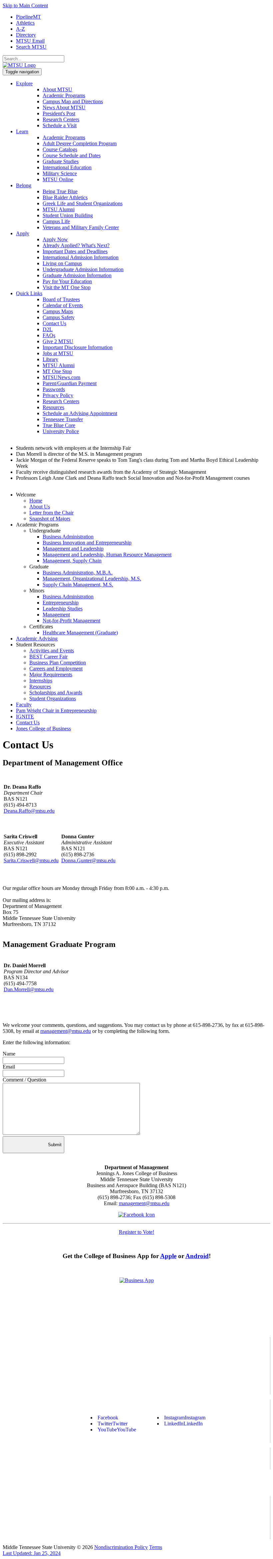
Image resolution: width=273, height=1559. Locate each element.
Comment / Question (24, 1080)
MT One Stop (57, 371)
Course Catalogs (60, 149)
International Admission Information (81, 257)
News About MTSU (64, 107)
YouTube (117, 1429)
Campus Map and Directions (73, 101)
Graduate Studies (61, 161)
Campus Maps (58, 311)
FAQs (49, 335)
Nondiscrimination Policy (121, 1547)
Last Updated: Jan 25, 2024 (32, 1553)
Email (9, 1067)
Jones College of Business (43, 728)
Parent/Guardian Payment (70, 383)
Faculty (24, 704)
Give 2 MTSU (58, 341)
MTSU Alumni (59, 209)
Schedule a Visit (60, 125)
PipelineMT (28, 17)
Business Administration (68, 536)
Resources (53, 407)
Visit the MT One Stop (67, 287)
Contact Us (54, 323)
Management (56, 614)
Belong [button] (23, 185)
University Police (61, 431)
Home (35, 500)
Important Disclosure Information (78, 347)
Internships (40, 680)
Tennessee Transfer (63, 419)
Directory (26, 35)
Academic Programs (64, 95)
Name (9, 1054)
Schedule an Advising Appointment (80, 413)
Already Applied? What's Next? (76, 245)
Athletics (25, 23)
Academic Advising (37, 638)
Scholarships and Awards (55, 692)
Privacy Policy (58, 395)
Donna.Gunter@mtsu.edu (88, 860)
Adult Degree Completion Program (80, 143)
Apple (168, 1255)
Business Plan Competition (57, 662)
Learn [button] (22, 131)
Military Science (60, 173)
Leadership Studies (63, 608)
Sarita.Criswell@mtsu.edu (31, 860)
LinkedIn (183, 1423)
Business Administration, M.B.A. (78, 572)
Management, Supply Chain (72, 560)
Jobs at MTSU (58, 353)
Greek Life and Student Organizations (83, 203)
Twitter (113, 1423)
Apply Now (55, 239)
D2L (48, 329)
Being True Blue (60, 191)
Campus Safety (59, 317)
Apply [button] (22, 233)
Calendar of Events (63, 305)
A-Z (20, 29)
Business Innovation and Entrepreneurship (87, 542)
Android (197, 1255)
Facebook (108, 1417)
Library (50, 359)
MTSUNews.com (61, 377)
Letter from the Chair (51, 512)
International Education (67, 167)
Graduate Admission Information (77, 275)
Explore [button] (24, 83)
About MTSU (57, 89)
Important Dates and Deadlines (75, 251)
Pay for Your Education (67, 281)
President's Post (59, 113)
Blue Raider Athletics (65, 197)
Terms (155, 1547)
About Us (39, 506)
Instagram (184, 1417)
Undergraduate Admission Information (83, 269)
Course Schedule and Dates (72, 155)
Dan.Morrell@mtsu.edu (29, 989)
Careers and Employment (56, 668)
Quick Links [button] (29, 293)
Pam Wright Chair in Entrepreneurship (56, 710)
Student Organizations (52, 698)
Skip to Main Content (25, 5)
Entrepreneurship (61, 602)
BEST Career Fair (48, 656)
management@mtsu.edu (65, 1031)
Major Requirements (50, 674)
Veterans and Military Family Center (81, 227)
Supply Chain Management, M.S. (78, 584)
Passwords (54, 389)
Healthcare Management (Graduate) (80, 632)
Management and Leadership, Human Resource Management (107, 554)
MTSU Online (58, 179)
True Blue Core (59, 425)
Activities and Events (51, 650)
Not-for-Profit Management (71, 620)
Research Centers (61, 119)
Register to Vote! (136, 1232)
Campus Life (56, 221)
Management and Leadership (73, 548)
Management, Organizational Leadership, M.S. (92, 578)
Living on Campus (62, 263)
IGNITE (25, 716)
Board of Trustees (61, 299)
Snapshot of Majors (49, 518)
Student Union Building (68, 215)
